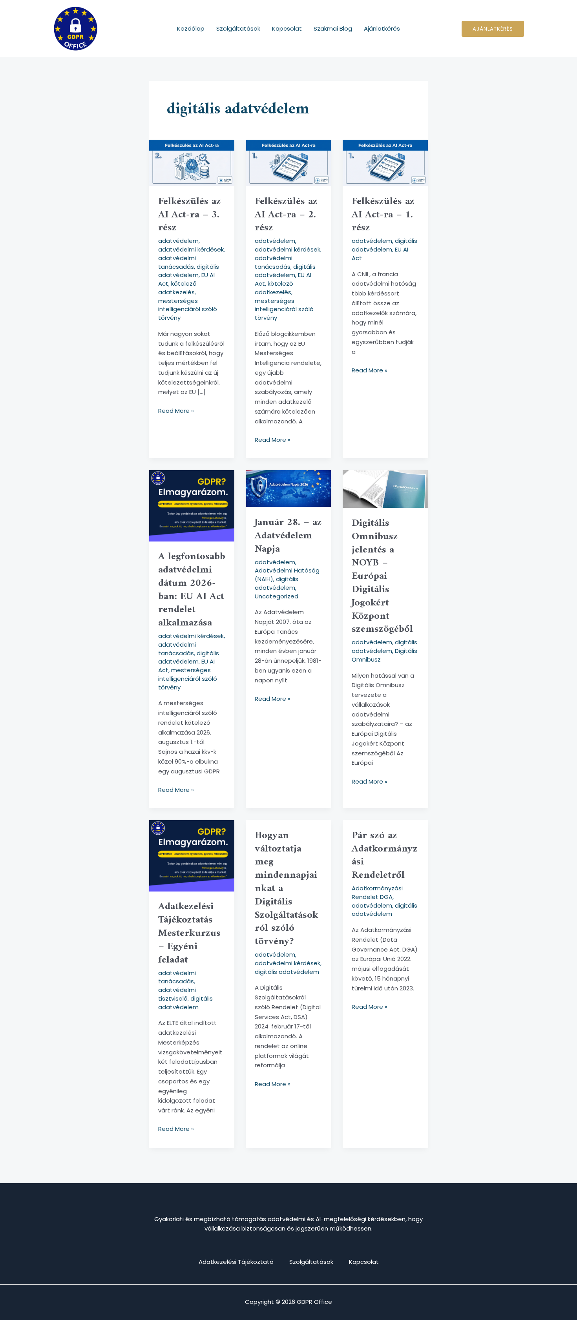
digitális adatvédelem (188, 271)
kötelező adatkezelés (177, 287)
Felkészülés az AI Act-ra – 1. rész (383, 215)
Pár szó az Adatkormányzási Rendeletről (385, 855)
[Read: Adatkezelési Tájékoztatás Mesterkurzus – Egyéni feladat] (191, 855)
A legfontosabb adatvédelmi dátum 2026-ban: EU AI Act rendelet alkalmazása (191, 590)
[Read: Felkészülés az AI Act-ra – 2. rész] (288, 162)
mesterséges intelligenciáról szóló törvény (187, 309)
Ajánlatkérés (382, 28)
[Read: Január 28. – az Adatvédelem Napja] (288, 488)
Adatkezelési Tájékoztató (236, 1262)
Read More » (176, 410)
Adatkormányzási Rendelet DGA (377, 892)
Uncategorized (276, 596)
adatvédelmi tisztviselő (177, 994)
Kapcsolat (287, 28)
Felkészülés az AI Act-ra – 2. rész (286, 215)
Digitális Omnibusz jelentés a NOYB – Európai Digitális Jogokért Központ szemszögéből (382, 576)
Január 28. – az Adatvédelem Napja (288, 536)
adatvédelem (178, 241)
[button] (493, 29)
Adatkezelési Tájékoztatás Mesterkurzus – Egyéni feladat (189, 933)
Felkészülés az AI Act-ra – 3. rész (189, 215)
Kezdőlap (191, 28)
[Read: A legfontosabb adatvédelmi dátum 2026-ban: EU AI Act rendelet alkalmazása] (191, 505)
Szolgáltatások (238, 28)
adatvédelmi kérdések (191, 249)
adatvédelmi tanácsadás (177, 262)
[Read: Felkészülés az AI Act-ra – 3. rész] (191, 162)
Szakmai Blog (333, 28)
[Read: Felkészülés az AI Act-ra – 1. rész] (385, 162)
